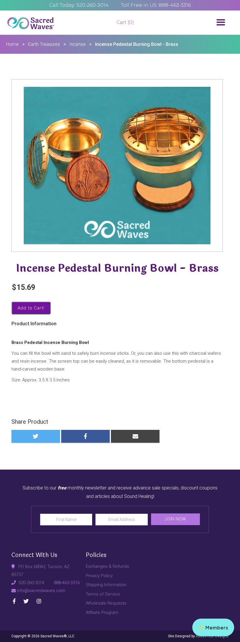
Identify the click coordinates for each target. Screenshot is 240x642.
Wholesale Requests (106, 603)
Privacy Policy (99, 575)
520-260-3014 (31, 582)
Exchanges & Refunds (107, 566)
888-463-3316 (67, 582)
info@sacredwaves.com (41, 590)
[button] (221, 22)
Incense (77, 44)
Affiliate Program (102, 612)
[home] (30, 22)
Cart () (125, 22)
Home (12, 44)
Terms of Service (103, 594)
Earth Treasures (44, 44)
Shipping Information (106, 584)
